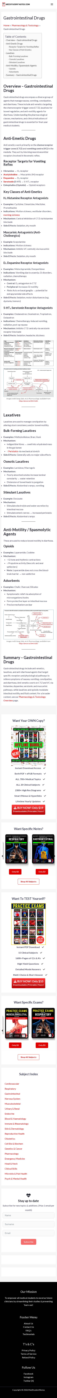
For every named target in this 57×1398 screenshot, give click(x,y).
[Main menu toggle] (52, 4)
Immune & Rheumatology (16, 1123)
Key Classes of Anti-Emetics (20, 50)
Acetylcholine (10, 174)
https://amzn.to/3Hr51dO (28, 401)
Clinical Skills (11, 1168)
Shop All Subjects (28, 881)
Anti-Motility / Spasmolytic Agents (21, 65)
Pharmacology (12, 1153)
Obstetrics (10, 1138)
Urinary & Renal (12, 1108)
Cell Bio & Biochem (14, 1143)
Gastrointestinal (12, 1093)
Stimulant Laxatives (17, 62)
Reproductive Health (14, 1133)
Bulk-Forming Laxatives (18, 56)
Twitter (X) (28, 1380)
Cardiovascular (12, 1083)
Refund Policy (28, 1357)
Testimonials (29, 1334)
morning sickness (11, 214)
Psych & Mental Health (16, 1178)
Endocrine (9, 1113)
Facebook (28, 1373)
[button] (2, 856)
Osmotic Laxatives (16, 59)
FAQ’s (28, 1330)
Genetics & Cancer (13, 1148)
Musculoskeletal (12, 1103)
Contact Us (28, 1327)
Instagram (28, 1377)
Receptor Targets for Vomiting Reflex (24, 47)
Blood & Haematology (15, 1118)
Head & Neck (11, 1163)
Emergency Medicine (15, 1158)
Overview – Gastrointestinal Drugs (21, 40)
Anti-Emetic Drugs (14, 43)
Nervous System (12, 1098)
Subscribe (28, 1241)
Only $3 (15, 872)
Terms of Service (28, 1353)
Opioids (12, 69)
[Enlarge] (50, 371)
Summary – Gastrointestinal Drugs (21, 75)
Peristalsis (13, 451)
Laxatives (10, 53)
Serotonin (8, 181)
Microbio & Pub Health (16, 1173)
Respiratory (10, 1088)
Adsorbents (14, 72)
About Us (28, 1323)
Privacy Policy (28, 1350)
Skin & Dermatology (14, 1128)
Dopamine (8, 178)
